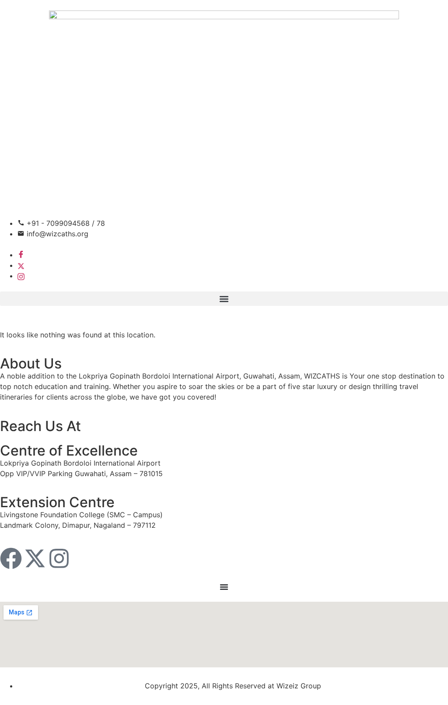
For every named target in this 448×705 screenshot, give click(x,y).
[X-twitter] (35, 558)
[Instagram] (21, 275)
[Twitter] (21, 265)
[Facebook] (21, 254)
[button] (224, 298)
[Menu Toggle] (224, 586)
